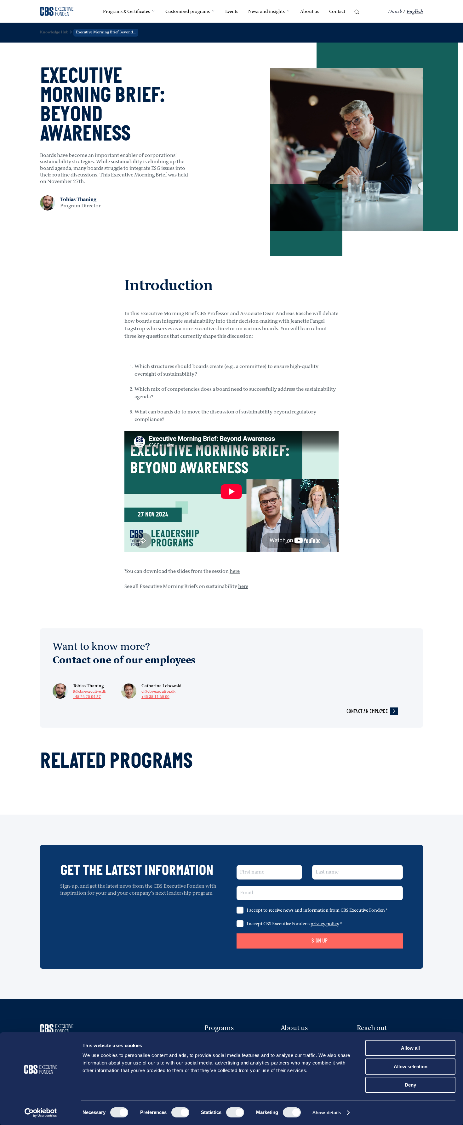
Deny (410, 1085)
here (235, 571)
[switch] (180, 1112)
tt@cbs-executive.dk (89, 692)
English (415, 11)
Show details (326, 1112)
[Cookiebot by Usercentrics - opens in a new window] (40, 1112)
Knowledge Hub (54, 32)
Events (231, 11)
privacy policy (325, 924)
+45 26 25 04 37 (87, 697)
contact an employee (367, 711)
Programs (219, 1028)
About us (309, 11)
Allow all (410, 1048)
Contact (337, 11)
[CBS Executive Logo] (56, 12)
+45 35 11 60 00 (155, 697)
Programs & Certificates (126, 11)
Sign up (320, 941)
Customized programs (187, 11)
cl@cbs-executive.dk (158, 692)
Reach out (372, 1028)
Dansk (395, 11)
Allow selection (410, 1066)
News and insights (266, 11)
